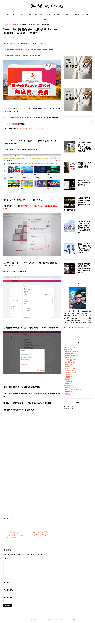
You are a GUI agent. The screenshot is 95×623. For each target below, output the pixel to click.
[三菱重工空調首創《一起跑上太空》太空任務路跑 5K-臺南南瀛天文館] (69, 269)
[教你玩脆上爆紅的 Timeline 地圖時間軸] (69, 185)
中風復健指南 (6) (70, 353)
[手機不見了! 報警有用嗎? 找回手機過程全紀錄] (69, 167)
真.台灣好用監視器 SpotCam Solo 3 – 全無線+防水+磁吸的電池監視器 (84, 146)
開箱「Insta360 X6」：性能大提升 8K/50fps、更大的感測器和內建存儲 (84, 248)
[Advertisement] (32, 437)
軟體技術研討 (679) (70, 387)
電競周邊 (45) (69, 394)
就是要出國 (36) (69, 364)
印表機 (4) (68, 358)
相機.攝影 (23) (69, 383)
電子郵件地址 (8, 590)
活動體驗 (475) (69, 381)
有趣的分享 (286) (70, 368)
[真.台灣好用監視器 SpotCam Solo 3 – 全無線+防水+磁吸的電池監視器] (69, 147)
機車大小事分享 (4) (70, 372)
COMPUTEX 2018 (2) (71, 351)
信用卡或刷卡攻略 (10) (71, 355)
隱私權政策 (57, 619)
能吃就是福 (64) (69, 385)
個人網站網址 (8, 597)
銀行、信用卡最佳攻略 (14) (73, 389)
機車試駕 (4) (68, 375)
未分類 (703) (69, 370)
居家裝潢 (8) (68, 366)
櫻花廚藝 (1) (68, 377)
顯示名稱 (7, 582)
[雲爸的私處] (47, 9)
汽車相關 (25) (69, 379)
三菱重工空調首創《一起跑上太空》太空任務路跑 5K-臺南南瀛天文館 (84, 268)
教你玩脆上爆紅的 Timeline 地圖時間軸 (84, 182)
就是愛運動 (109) (70, 362)
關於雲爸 (51, 619)
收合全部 (72, 347)
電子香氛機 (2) (69, 392)
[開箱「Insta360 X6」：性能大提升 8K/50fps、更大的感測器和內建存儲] (69, 248)
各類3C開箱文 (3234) (71, 360)
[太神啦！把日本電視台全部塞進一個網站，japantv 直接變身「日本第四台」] (69, 203)
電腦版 (15, 124)
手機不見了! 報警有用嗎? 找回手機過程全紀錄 (84, 165)
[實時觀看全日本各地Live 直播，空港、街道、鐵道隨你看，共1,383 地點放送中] (69, 226)
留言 (5, 558)
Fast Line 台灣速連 (70, 619)
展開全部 (66, 347)
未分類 (11, 518)
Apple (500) (69, 349)
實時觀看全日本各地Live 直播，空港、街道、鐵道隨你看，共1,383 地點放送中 (84, 226)
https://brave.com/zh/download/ (30, 128)
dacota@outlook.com (81, 327)
